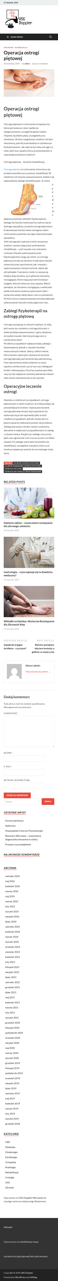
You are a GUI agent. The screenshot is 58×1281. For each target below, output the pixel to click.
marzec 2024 (11, 936)
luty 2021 (10, 1012)
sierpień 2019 (12, 1083)
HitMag (33, 1277)
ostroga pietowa (13, 469)
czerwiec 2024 (12, 926)
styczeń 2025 (12, 911)
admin (27, 63)
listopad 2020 (12, 1027)
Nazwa (8, 753)
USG (7, 1182)
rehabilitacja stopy (29, 1241)
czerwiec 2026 (12, 876)
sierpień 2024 (12, 916)
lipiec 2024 (10, 921)
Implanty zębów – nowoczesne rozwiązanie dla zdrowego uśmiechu (28, 524)
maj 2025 (10, 896)
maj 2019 (10, 1098)
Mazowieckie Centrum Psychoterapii (24, 830)
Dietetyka (10, 1147)
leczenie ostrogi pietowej (26, 463)
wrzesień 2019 (12, 1078)
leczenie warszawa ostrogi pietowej (22, 466)
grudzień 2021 (12, 987)
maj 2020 (10, 1047)
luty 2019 (10, 1113)
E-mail (8, 766)
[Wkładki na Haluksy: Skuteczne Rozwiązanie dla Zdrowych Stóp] (29, 602)
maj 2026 (10, 881)
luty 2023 (10, 962)
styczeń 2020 (12, 1058)
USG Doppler (27, 1272)
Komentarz (11, 713)
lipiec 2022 (10, 977)
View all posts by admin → (38, 671)
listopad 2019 (12, 1068)
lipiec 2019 (10, 1088)
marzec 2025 (11, 901)
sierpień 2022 (12, 972)
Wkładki (8, 1227)
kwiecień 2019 (12, 1103)
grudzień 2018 (12, 1123)
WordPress (20, 1277)
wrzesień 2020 (12, 1037)
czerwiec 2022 (12, 982)
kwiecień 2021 (12, 1002)
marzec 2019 (11, 1108)
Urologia (9, 1177)
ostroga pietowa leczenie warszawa (22, 471)
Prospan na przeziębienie (18, 844)
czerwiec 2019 (12, 1093)
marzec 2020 (11, 1052)
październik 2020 (14, 1032)
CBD (7, 1142)
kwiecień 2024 (12, 931)
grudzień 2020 (12, 1022)
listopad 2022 (12, 967)
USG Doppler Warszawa (30, 1197)
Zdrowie (9, 1187)
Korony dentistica (14, 820)
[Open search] (50, 37)
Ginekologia (11, 1152)
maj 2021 (10, 997)
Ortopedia (8, 48)
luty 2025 (10, 906)
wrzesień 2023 (12, 946)
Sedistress (10, 825)
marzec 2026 (11, 891)
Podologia (10, 1167)
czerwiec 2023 (12, 951)
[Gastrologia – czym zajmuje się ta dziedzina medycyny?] (29, 553)
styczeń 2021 (12, 1017)
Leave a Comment (40, 63)
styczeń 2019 (12, 1118)
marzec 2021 (11, 1007)
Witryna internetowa (17, 780)
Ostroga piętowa (12, 169)
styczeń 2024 (12, 941)
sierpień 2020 (12, 1042)
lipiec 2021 (10, 992)
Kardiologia (11, 1157)
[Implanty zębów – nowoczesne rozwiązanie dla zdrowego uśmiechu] (29, 504)
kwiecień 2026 (12, 886)
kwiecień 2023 (12, 956)
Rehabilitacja (21, 48)
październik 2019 (14, 1073)
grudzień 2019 (12, 1063)
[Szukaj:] (29, 801)
